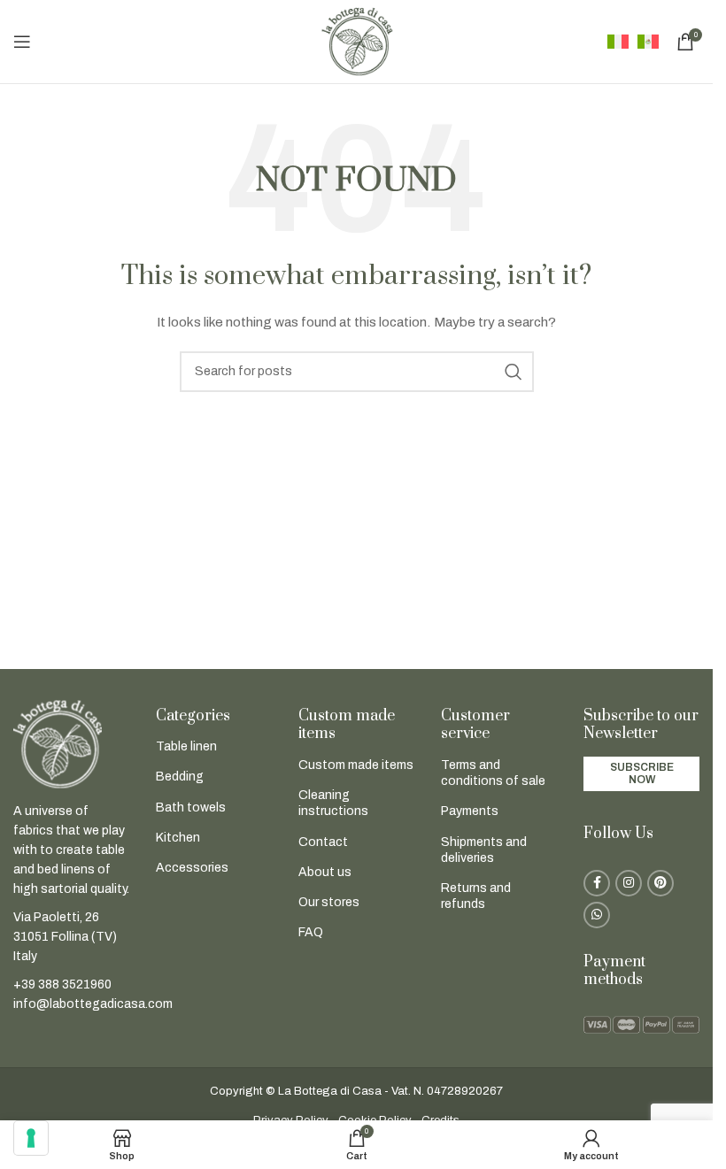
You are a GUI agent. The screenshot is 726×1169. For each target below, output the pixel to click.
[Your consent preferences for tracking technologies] (31, 1138)
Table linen (186, 746)
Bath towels (191, 807)
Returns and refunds (476, 896)
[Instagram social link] (628, 883)
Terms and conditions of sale (493, 773)
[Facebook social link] (596, 883)
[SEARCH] (513, 371)
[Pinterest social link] (660, 883)
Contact (323, 842)
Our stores (328, 902)
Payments (469, 811)
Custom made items (355, 765)
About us (324, 872)
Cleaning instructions (333, 803)
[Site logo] (357, 41)
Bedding (180, 776)
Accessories (192, 867)
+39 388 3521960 (62, 984)
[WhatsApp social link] (596, 915)
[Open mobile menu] (22, 41)
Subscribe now (642, 773)
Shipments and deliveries (484, 850)
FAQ (310, 932)
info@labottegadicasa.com (93, 1004)
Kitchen (178, 837)
